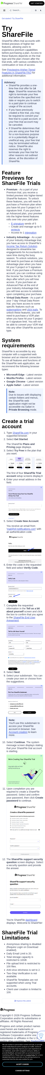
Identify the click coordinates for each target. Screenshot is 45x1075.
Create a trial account (18, 423)
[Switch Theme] (41, 10)
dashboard (31, 919)
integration (30, 232)
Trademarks (37, 1041)
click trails (32, 309)
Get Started (37, 3)
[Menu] (4, 10)
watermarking (13, 309)
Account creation (18, 732)
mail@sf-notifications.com (21, 528)
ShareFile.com (21, 432)
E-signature (17, 223)
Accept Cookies (22, 1064)
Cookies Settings (22, 1071)
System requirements (18, 342)
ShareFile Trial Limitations (20, 935)
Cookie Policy (30, 1055)
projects (15, 229)
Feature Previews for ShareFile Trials (21, 178)
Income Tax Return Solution (21, 246)
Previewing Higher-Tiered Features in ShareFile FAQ (18, 71)
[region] (22, 1058)
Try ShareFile (17, 18)
